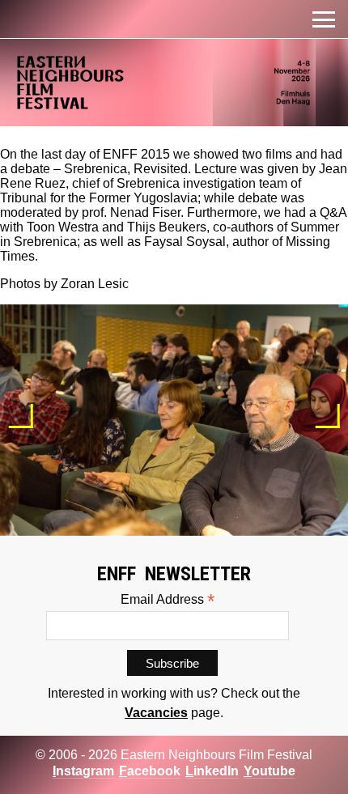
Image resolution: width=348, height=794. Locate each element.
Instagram (83, 771)
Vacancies (156, 713)
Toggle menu (323, 19)
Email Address (167, 599)
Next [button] (327, 416)
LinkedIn (212, 771)
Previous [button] (21, 416)
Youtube (269, 771)
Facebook (149, 771)
